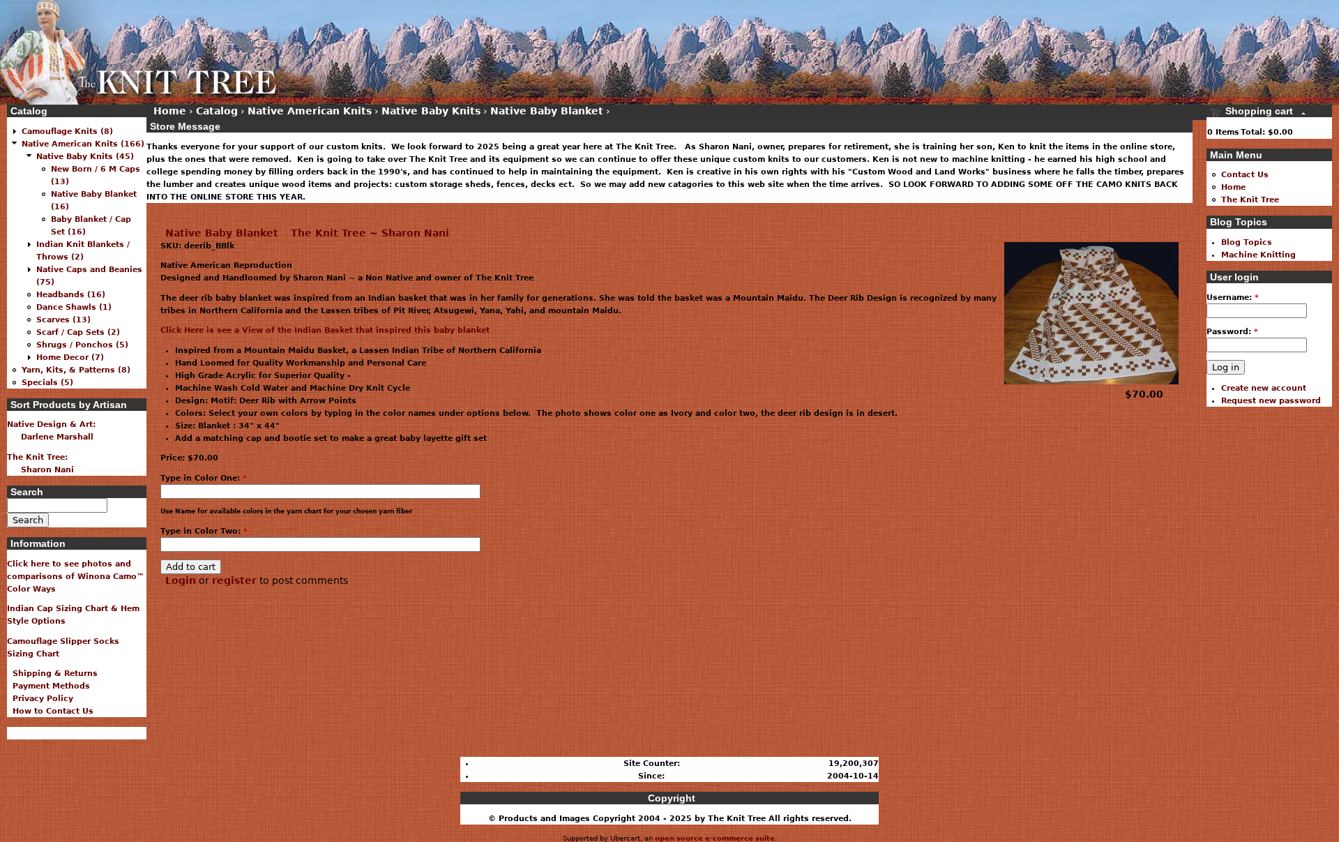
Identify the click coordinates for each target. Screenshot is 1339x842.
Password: (1232, 331)
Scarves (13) (63, 319)
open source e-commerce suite (715, 838)
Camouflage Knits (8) (67, 131)
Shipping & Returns (52, 673)
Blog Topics (1246, 242)
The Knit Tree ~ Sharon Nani (370, 233)
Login (180, 580)
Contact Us (1245, 174)
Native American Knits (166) (83, 144)
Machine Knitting (1258, 254)
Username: (1232, 297)
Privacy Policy (40, 698)
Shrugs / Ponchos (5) (82, 344)
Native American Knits (310, 110)
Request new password (1271, 400)
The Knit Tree (1250, 199)
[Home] (139, 52)
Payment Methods (48, 686)
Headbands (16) (70, 294)
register (234, 580)
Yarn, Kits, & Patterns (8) (76, 370)
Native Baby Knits (431, 110)
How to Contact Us (50, 711)
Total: (1253, 132)
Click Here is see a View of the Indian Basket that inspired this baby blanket (325, 330)
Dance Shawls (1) (74, 307)
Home (169, 110)
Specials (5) (47, 382)
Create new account (1263, 388)
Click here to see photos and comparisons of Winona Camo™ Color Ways (75, 576)
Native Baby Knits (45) (85, 156)
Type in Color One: (203, 478)
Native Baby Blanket (221, 233)
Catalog (217, 110)
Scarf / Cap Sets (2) (78, 332)
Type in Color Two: (204, 531)
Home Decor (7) (70, 357)
